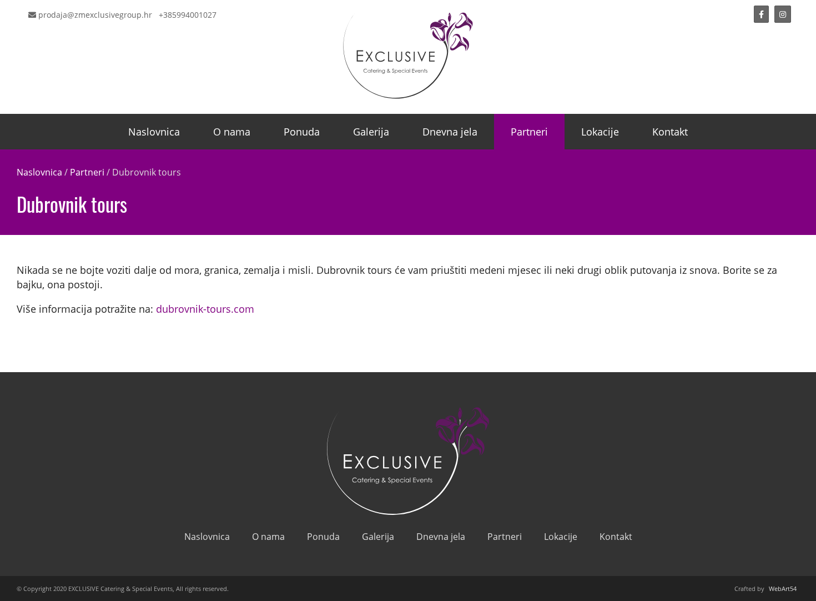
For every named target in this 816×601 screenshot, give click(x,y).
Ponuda (302, 131)
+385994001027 (187, 14)
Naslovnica (154, 131)
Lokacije (600, 131)
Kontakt (670, 131)
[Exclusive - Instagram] (782, 14)
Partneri (529, 131)
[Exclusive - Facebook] (761, 14)
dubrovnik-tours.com (205, 308)
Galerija (371, 131)
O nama (231, 131)
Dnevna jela (449, 131)
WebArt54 (783, 588)
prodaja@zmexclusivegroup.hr (94, 14)
